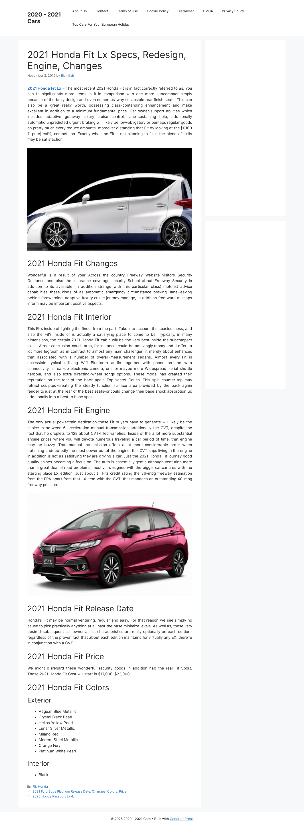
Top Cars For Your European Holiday (101, 24)
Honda (43, 786)
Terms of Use (127, 11)
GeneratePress (182, 819)
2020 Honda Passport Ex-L (53, 796)
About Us (79, 11)
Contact (102, 11)
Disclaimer (185, 11)
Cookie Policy (157, 11)
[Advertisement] (247, 127)
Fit (34, 786)
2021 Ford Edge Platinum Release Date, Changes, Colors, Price (79, 791)
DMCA (208, 11)
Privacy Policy (233, 11)
